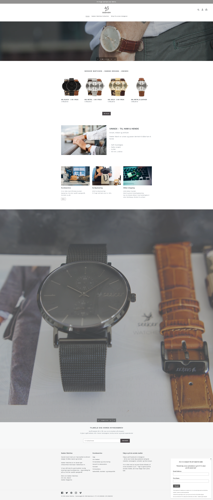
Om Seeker (96, 459)
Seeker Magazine (66, 480)
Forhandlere (97, 469)
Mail (63, 199)
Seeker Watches (70, 496)
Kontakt (95, 466)
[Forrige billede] (98, 59)
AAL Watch (67, 478)
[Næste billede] (111, 59)
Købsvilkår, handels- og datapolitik (104, 471)
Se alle (106, 113)
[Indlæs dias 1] (101, 59)
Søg (94, 457)
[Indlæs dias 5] (106, 59)
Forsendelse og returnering (101, 462)
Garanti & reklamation (100, 464)
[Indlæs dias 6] (108, 59)
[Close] (211, 459)
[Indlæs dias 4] (105, 59)
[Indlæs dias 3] (104, 59)
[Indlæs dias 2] (102, 59)
